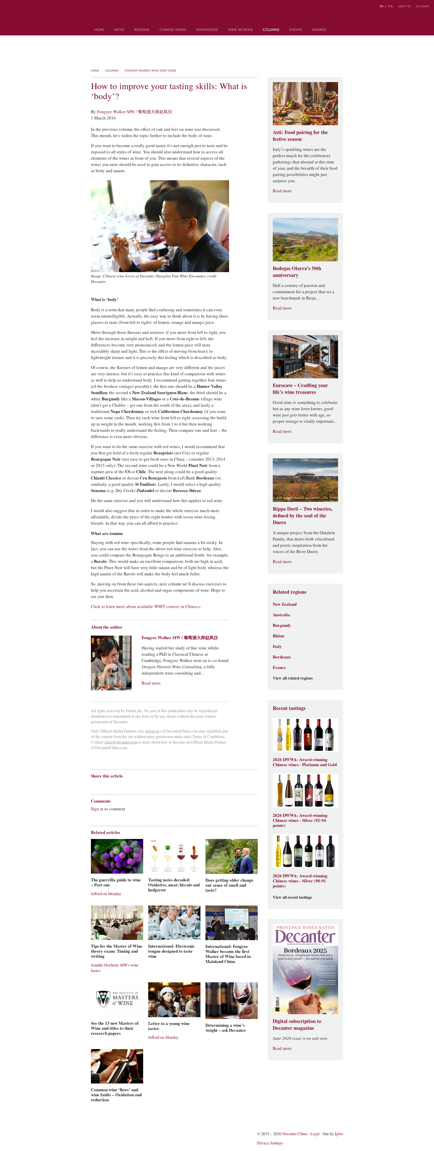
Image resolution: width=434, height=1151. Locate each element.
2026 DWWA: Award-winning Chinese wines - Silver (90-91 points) (300, 881)
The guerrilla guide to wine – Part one (116, 882)
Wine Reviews (240, 30)
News (119, 30)
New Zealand (285, 604)
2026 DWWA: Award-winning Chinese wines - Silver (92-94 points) (300, 820)
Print (159, 785)
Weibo (7, 7)
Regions (141, 30)
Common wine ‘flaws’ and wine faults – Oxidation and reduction (116, 1095)
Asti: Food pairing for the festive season (300, 135)
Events (295, 30)
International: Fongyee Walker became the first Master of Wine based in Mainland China (228, 954)
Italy (277, 646)
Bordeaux (282, 657)
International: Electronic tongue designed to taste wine (171, 951)
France (279, 667)
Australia (281, 615)
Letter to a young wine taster (169, 1026)
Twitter (27, 7)
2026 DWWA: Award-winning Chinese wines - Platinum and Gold (305, 762)
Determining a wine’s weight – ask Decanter (225, 1027)
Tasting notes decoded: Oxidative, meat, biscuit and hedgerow (174, 885)
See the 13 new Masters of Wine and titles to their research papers (115, 1028)
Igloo (339, 1133)
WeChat (17, 7)
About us (404, 6)
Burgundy (282, 625)
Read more (151, 683)
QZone (122, 784)
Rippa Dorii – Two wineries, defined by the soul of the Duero (303, 516)
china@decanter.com (120, 742)
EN (382, 6)
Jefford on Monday (106, 893)
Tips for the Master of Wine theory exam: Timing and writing (116, 951)
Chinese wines (172, 30)
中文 (390, 6)
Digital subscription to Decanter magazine (297, 1024)
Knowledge (207, 30)
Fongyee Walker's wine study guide (150, 71)
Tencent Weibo (112, 785)
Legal (314, 1133)
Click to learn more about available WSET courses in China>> (146, 606)
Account (422, 6)
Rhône (279, 636)
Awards (319, 30)
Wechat (103, 785)
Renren (132, 785)
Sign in (97, 809)
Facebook (151, 785)
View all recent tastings (292, 897)
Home (99, 30)
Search (338, 31)
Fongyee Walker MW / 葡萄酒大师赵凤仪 (134, 111)
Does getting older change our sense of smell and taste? (229, 885)
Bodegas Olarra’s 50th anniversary (297, 271)
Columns (271, 30)
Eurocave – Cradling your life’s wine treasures (300, 388)
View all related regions (293, 678)
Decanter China (217, 15)
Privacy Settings (270, 1143)
